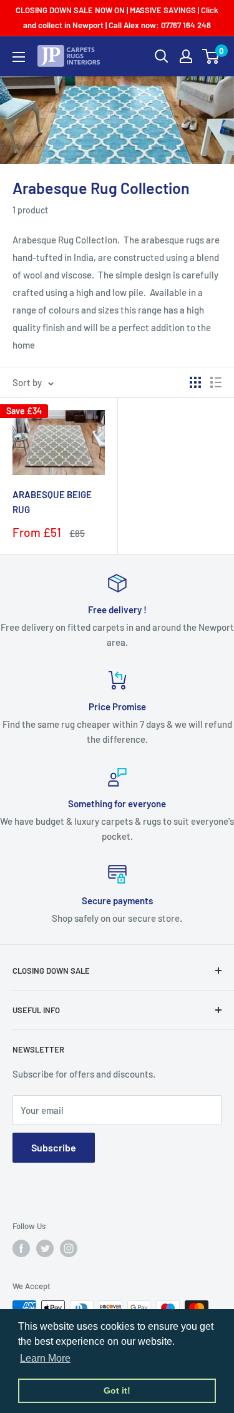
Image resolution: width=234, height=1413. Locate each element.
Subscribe (53, 1147)
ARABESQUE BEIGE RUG (52, 501)
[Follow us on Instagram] (68, 1248)
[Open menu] (18, 57)
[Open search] (161, 56)
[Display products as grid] (195, 382)
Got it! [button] (117, 1390)
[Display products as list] (216, 382)
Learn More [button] (45, 1358)
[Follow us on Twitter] (45, 1248)
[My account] (186, 56)
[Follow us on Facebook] (21, 1248)
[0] (211, 56)
